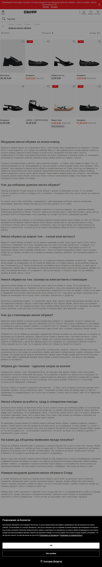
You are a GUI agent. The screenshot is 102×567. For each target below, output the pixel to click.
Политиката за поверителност (71, 535)
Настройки (51, 553)
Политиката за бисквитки (49, 535)
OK (51, 545)
